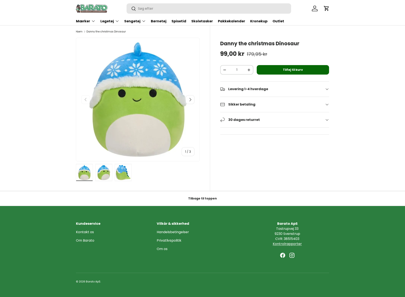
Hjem (79, 31)
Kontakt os (85, 232)
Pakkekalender (231, 21)
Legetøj (107, 21)
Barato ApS (93, 281)
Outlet (278, 21)
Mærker (83, 21)
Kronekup (258, 21)
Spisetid (178, 21)
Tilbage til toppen (202, 198)
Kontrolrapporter (287, 243)
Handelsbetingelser (173, 232)
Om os (162, 248)
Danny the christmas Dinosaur (106, 31)
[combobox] (209, 8)
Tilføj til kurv (293, 70)
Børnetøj (158, 21)
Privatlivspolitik (169, 240)
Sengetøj (132, 21)
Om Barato (85, 240)
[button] (326, 8)
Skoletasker (202, 21)
